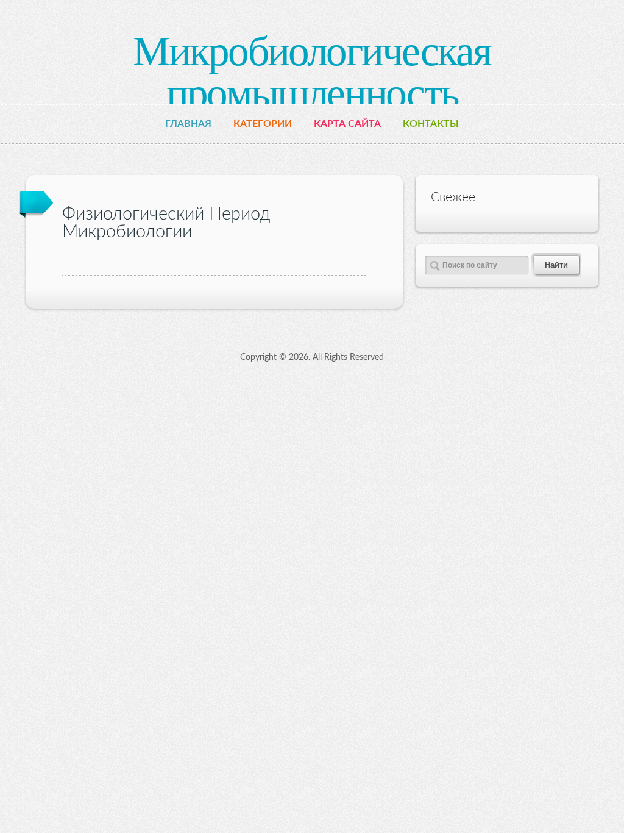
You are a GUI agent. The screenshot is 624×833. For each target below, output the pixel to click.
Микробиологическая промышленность (312, 72)
